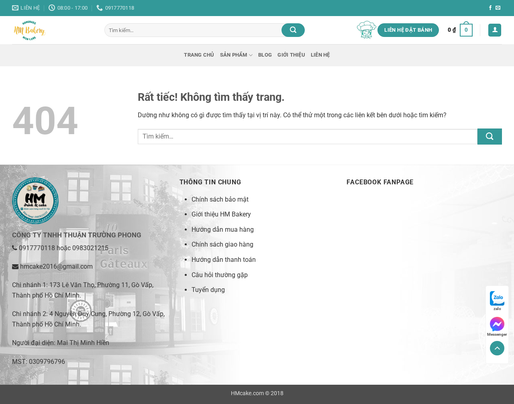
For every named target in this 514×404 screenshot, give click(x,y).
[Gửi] (293, 30)
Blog (265, 55)
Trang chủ (199, 55)
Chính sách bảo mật (220, 199)
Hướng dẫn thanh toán (224, 259)
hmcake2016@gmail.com (56, 266)
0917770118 (37, 248)
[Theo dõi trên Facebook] (490, 8)
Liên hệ (320, 55)
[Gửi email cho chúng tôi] (498, 8)
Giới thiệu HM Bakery (221, 214)
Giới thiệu (291, 55)
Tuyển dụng (208, 290)
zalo (497, 308)
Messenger (497, 334)
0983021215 (90, 248)
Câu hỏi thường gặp (220, 275)
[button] (460, 30)
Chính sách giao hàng (222, 244)
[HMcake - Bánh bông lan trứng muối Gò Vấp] (52, 30)
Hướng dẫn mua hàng (223, 229)
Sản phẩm (233, 55)
